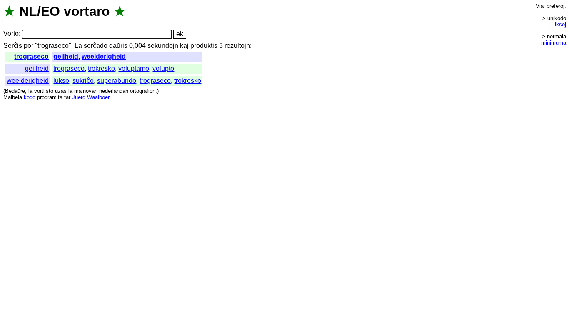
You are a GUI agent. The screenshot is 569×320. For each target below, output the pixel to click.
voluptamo (133, 68)
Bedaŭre (15, 91)
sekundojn (162, 45)
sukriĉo (83, 80)
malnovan (85, 91)
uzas (61, 91)
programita (49, 97)
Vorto (11, 34)
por (28, 45)
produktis (203, 45)
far (67, 97)
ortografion (142, 91)
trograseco (31, 56)
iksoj (560, 24)
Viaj (540, 6)
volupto (163, 68)
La (78, 45)
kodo (29, 97)
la (30, 91)
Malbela (12, 97)
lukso (61, 80)
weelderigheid (104, 56)
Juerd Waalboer (90, 97)
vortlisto (43, 91)
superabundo (116, 80)
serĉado (95, 45)
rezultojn (237, 45)
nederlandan (113, 91)
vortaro (87, 11)
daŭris (118, 45)
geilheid (65, 56)
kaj (184, 45)
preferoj (555, 6)
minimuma (553, 43)
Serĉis (12, 45)
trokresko (101, 68)
